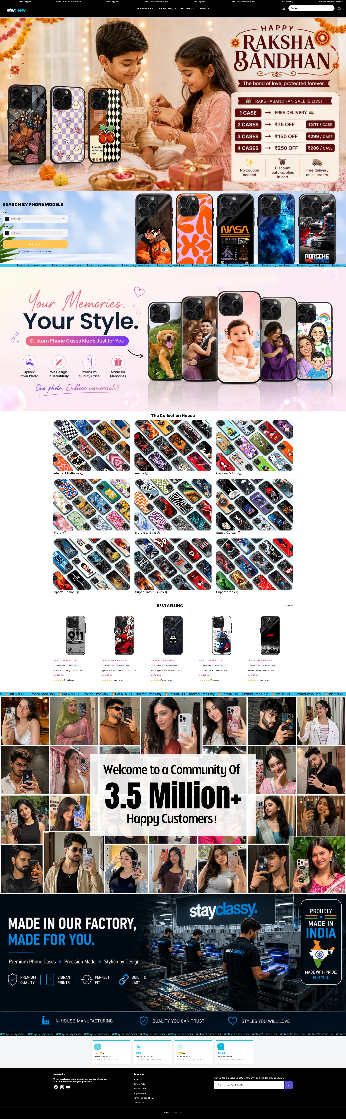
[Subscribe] (289, 1085)
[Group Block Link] (91, 447)
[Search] (331, 8)
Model (5, 226)
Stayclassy (177, 1113)
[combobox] (311, 8)
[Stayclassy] (16, 10)
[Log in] (284, 8)
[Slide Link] (173, 104)
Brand (5, 212)
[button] (339, 8)
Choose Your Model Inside (65, 660)
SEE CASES (35, 244)
